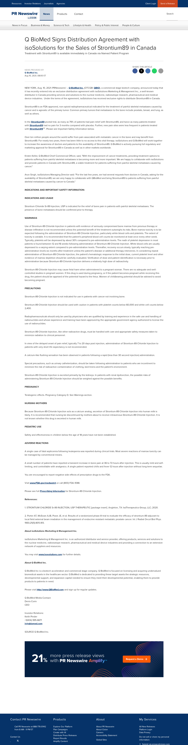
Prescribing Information (52, 491)
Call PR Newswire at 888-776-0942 (30, 726)
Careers (99, 732)
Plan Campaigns (60, 729)
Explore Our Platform (62, 726)
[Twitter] (18, 740)
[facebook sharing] (134, 71)
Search (170, 13)
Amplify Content (60, 741)
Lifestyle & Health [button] (82, 25)
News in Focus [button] (19, 25)
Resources (17, 3)
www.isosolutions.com (50, 554)
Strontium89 (38, 122)
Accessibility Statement (106, 735)
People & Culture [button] (131, 25)
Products (62, 14)
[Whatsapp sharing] (154, 71)
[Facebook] (13, 740)
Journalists (49, 3)
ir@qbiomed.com (33, 623)
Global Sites (102, 739)
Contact (78, 14)
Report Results (60, 738)
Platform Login (145, 729)
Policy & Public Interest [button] (107, 25)
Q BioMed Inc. (76, 88)
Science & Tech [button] (61, 25)
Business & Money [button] (40, 25)
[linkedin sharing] (147, 71)
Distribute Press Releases (65, 735)
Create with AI (59, 732)
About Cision (102, 729)
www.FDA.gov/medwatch (43, 483)
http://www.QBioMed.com (50, 589)
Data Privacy (144, 732)
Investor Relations (33, 3)
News (46, 14)
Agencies (61, 3)
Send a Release (168, 3)
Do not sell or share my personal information (154, 738)
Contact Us (15, 736)
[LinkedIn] (11, 740)
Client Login (150, 3)
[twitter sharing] (141, 71)
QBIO (97, 88)
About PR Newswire (105, 726)
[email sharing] (160, 71)
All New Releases (147, 726)
